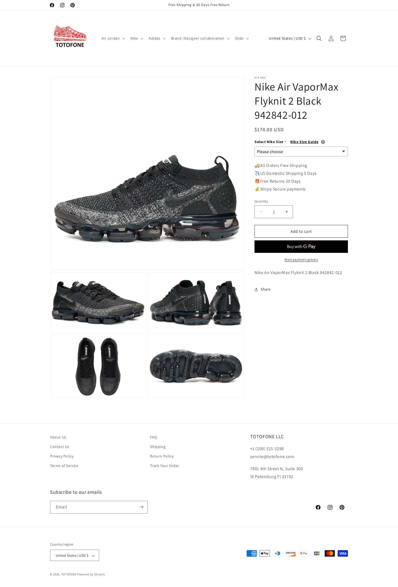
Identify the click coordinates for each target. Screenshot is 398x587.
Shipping (157, 446)
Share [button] (266, 289)
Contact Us (59, 446)
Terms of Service (64, 465)
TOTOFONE (69, 574)
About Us (58, 437)
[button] (112, 38)
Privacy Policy (62, 456)
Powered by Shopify (91, 574)
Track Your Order (164, 465)
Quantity (261, 201)
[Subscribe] (141, 507)
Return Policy (162, 456)
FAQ (153, 437)
